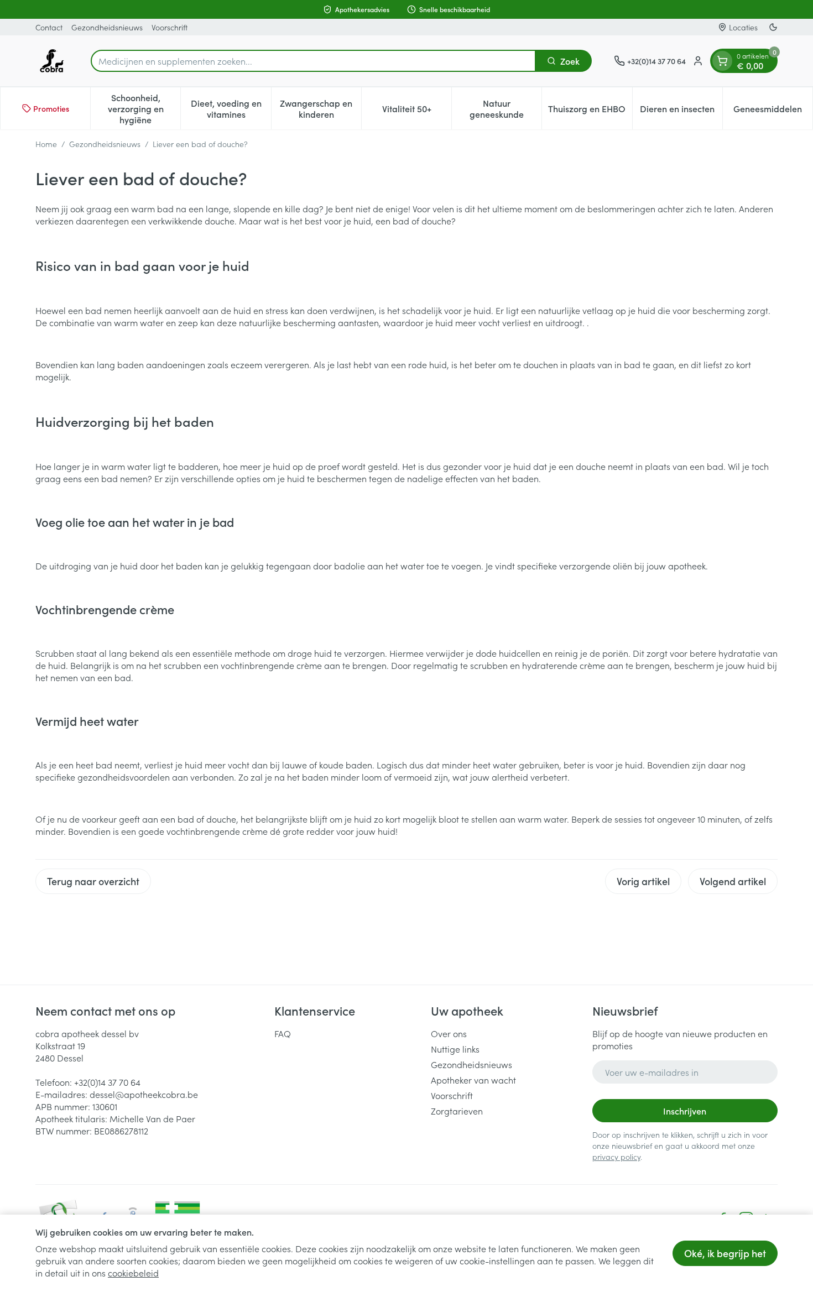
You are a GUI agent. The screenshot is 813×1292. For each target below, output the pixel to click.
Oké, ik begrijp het (725, 1253)
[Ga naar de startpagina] (52, 60)
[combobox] (313, 61)
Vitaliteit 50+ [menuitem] (416, 111)
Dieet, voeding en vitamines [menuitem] (230, 108)
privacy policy (616, 1156)
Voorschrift (169, 27)
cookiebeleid (133, 1273)
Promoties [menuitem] (51, 108)
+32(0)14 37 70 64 (107, 1082)
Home (46, 143)
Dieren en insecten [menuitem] (681, 111)
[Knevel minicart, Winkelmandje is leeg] (722, 61)
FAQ (282, 1033)
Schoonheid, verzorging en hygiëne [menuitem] (144, 108)
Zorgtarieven (457, 1111)
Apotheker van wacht (473, 1080)
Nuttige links (455, 1049)
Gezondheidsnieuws (107, 27)
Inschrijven (684, 1111)
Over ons (449, 1033)
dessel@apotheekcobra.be (144, 1094)
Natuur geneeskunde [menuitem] (505, 108)
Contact (48, 27)
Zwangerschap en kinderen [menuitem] (320, 108)
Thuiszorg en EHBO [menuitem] (590, 111)
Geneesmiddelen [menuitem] (772, 111)
